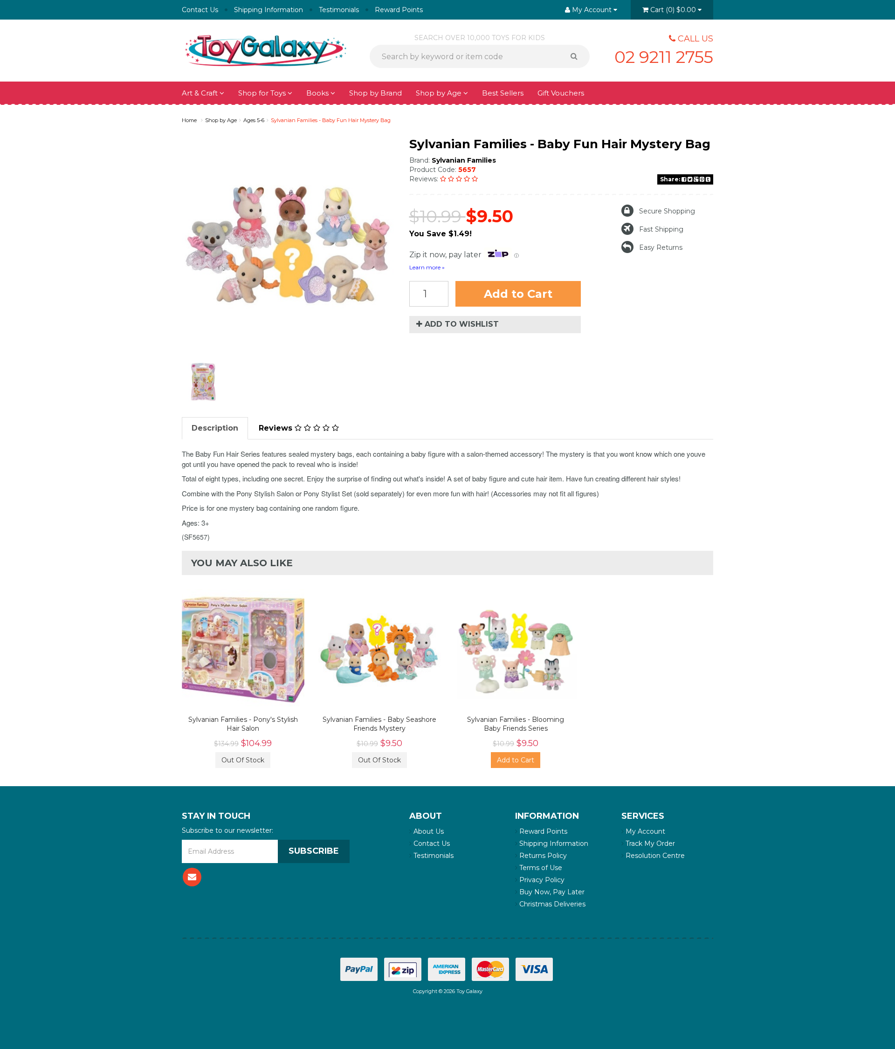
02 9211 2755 (663, 57)
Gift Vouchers (560, 93)
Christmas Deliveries (551, 904)
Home (189, 120)
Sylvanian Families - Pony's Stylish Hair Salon (243, 723)
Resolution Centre (654, 855)
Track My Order (649, 843)
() (673, 10)
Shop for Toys (263, 93)
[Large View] (203, 381)
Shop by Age (221, 120)
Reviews (277, 428)
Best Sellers (502, 93)
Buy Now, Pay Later (551, 892)
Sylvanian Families (464, 160)
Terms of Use (539, 868)
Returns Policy (542, 855)
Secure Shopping (667, 211)
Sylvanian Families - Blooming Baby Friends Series (515, 723)
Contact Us (200, 10)
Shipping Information (268, 10)
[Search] (577, 56)
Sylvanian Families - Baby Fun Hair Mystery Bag (331, 120)
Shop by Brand (375, 93)
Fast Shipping (661, 229)
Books (318, 93)
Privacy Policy (541, 880)
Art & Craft (201, 93)
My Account (644, 831)
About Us (428, 831)
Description (215, 428)
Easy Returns (660, 247)
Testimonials (339, 10)
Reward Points (399, 10)
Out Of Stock (242, 760)
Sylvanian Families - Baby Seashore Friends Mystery (379, 723)
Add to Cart (518, 294)
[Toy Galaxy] (266, 50)
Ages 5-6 (253, 120)
